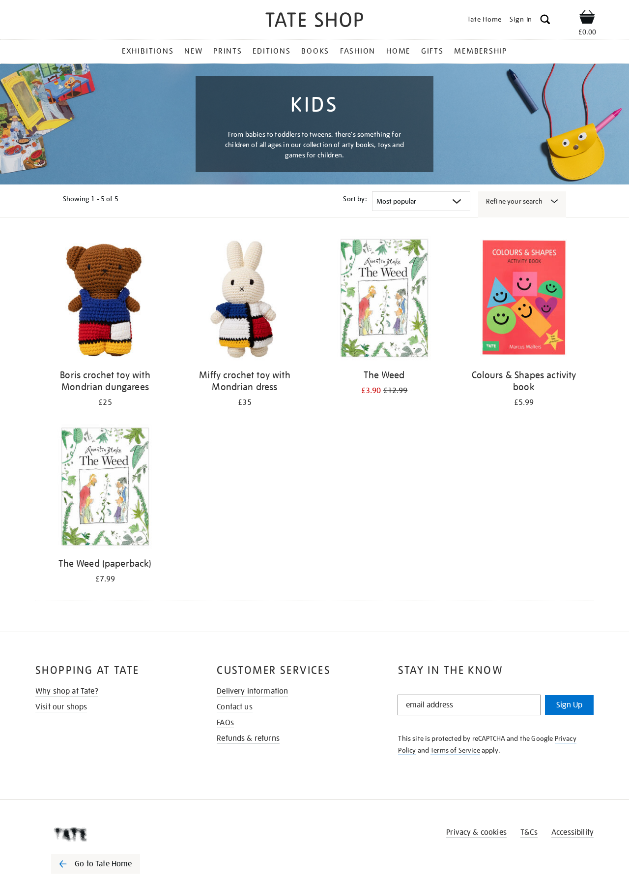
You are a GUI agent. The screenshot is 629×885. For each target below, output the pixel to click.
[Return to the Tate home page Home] (314, 21)
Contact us (235, 707)
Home (398, 51)
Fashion (357, 51)
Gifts (432, 51)
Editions (271, 51)
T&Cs (529, 832)
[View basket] (587, 18)
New (193, 51)
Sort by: (355, 198)
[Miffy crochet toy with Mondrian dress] (244, 300)
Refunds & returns (248, 738)
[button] (545, 21)
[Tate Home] (113, 834)
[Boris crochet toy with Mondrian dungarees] (105, 300)
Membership (480, 51)
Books (315, 51)
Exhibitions (147, 51)
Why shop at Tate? (66, 691)
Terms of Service (455, 750)
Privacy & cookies (476, 832)
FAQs (225, 723)
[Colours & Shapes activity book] (523, 300)
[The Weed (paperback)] (105, 488)
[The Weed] (384, 300)
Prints (227, 51)
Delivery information (252, 691)
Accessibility (572, 832)
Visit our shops (61, 707)
